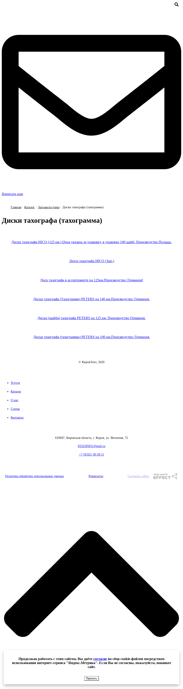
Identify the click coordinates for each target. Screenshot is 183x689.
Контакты (17, 417)
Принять (91, 678)
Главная (16, 207)
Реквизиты (96, 476)
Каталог (29, 207)
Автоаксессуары (48, 207)
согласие (100, 659)
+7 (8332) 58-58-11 (91, 454)
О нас (14, 400)
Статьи (15, 409)
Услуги (15, 382)
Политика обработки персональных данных (34, 476)
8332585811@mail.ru (91, 446)
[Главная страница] (91, 356)
